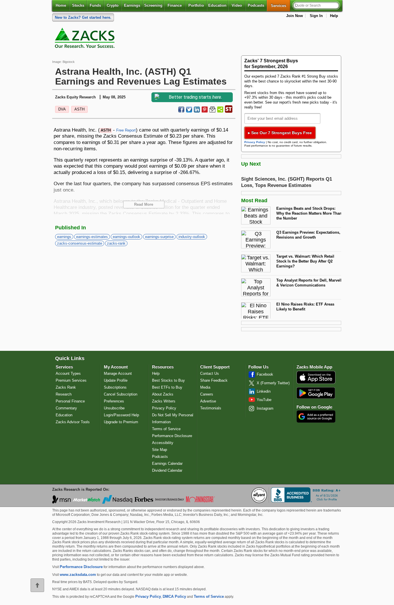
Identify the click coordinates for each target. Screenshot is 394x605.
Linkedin (264, 391)
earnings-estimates (92, 237)
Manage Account (118, 373)
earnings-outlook (126, 237)
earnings (64, 237)
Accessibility (162, 443)
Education (217, 5)
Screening (153, 5)
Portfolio (196, 5)
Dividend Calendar (167, 470)
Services (280, 5)
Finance (175, 5)
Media (205, 387)
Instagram (265, 408)
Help (334, 16)
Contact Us (209, 373)
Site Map (159, 449)
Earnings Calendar (167, 463)
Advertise (208, 401)
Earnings (132, 5)
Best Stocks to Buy (168, 380)
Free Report (126, 130)
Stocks (78, 5)
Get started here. (83, 17)
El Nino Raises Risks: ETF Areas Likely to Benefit (305, 306)
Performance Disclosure (172, 436)
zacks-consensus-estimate (79, 243)
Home (61, 5)
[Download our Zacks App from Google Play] (316, 393)
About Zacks (162, 394)
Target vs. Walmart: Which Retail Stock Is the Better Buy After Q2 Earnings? (305, 261)
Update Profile (115, 380)
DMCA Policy (174, 596)
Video (237, 5)
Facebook (265, 374)
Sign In (316, 16)
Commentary (66, 408)
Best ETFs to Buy (167, 387)
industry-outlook (192, 237)
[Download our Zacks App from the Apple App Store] (316, 383)
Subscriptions (115, 387)
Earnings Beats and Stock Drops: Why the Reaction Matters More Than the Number (309, 213)
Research (64, 394)
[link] (85, 39)
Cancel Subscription (120, 394)
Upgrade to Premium (121, 422)
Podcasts (256, 5)
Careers (206, 394)
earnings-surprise (159, 237)
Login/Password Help (121, 415)
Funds (95, 5)
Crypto (113, 5)
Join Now (294, 16)
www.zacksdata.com (78, 574)
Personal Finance (70, 401)
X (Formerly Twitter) (273, 383)
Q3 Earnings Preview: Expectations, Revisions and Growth (308, 234)
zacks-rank (116, 243)
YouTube (264, 400)
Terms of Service (166, 429)
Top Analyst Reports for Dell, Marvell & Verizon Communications (309, 282)
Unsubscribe (114, 408)
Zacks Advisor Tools (73, 422)
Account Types (68, 373)
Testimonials (210, 408)
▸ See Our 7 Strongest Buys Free (280, 132)
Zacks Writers (163, 401)
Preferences (114, 401)
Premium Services (71, 380)
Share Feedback (214, 380)
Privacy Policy (254, 142)
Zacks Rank (66, 387)
